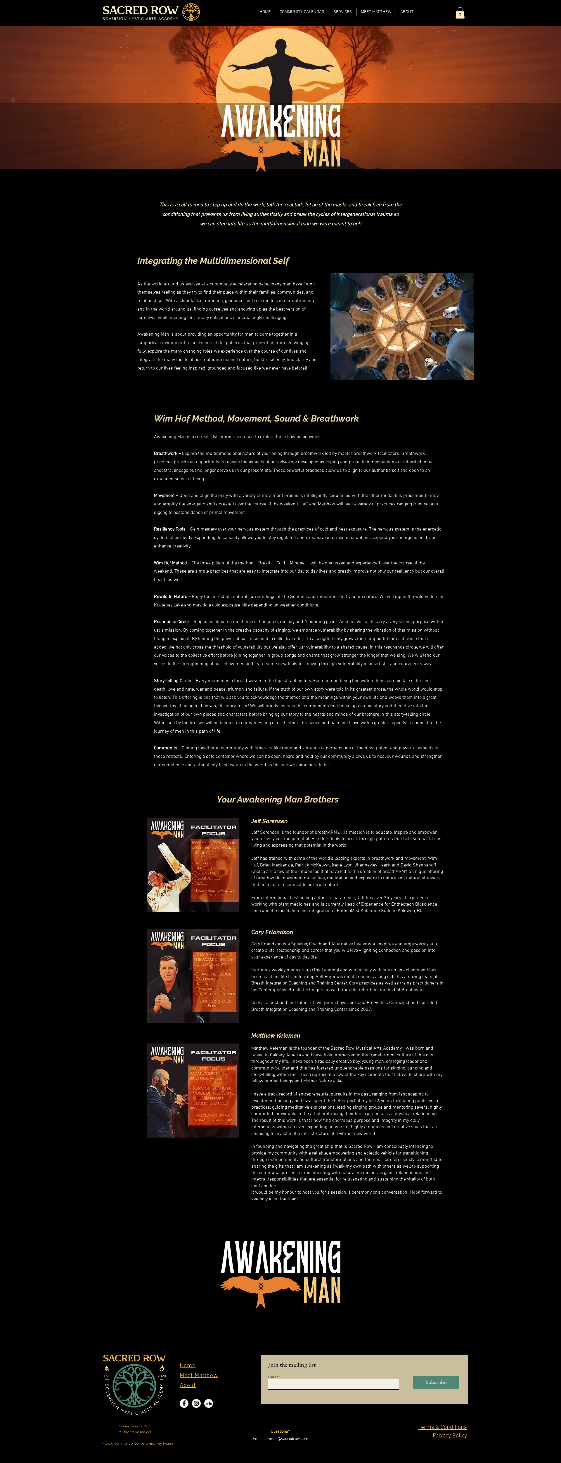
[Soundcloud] (208, 1403)
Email (272, 1377)
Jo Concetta (138, 1443)
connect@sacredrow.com (286, 1438)
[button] (460, 12)
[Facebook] (184, 1403)
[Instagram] (196, 1403)
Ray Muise (165, 1443)
